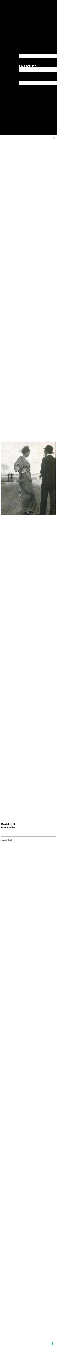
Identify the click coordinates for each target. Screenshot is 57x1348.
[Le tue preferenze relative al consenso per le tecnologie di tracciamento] (52, 1343)
